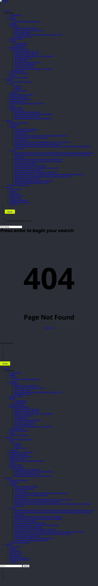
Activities (8, 478)
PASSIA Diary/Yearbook (19, 431)
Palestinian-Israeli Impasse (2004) (27, 536)
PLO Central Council (22, 390)
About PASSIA (15, 547)
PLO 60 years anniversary (24, 424)
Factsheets (13, 450)
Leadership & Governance (24, 489)
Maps (12, 441)
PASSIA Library (16, 465)
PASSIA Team (15, 555)
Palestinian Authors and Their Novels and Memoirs (33, 472)
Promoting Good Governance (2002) (28, 527)
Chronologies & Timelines (19, 407)
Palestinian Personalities (19, 454)
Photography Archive (18, 459)
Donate (9, 212)
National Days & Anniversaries (21, 452)
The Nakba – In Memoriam (24, 422)
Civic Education (20, 491)
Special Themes (20, 448)
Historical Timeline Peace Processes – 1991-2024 (33, 426)
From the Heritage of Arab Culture (27, 469)
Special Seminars (20, 497)
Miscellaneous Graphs (22, 394)
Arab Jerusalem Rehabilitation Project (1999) (31, 540)
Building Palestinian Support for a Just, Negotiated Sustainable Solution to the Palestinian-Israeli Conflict (53, 510)
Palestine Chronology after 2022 (26, 411)
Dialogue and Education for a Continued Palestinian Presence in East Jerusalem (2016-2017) (49, 532)
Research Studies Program (19, 542)
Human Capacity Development (26, 487)
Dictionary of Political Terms (20, 457)
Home (7, 368)
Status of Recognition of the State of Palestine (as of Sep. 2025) (38, 392)
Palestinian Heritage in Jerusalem (26, 379)
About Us (8, 545)
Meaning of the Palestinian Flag (26, 386)
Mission (13, 549)
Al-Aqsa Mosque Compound (21, 439)
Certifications (15, 551)
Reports (12, 399)
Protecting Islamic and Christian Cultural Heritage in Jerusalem (38, 519)
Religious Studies (16, 396)
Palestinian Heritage (17, 405)
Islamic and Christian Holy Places (27, 474)
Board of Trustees (16, 553)
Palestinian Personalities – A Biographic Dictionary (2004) (36, 525)
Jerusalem (13, 377)
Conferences (14, 482)
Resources (9, 437)
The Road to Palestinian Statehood (27, 420)
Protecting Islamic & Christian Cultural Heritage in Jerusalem (37, 502)
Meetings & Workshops (18, 480)
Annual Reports (20, 403)
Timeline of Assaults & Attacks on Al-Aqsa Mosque (33, 414)
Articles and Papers (17, 429)
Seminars (13, 484)
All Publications (16, 373)
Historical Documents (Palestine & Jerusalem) (27, 461)
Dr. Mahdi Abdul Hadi (18, 557)
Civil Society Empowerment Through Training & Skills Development (40, 493)
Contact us (14, 562)
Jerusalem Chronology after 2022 (26, 409)
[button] (0, 583)
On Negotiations (20, 418)
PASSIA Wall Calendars (19, 435)
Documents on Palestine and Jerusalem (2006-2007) (34, 538)
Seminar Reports (20, 401)
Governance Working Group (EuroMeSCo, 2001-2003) (35, 530)
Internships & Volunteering (20, 560)
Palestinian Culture (17, 467)
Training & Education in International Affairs (31, 495)
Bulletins (13, 381)
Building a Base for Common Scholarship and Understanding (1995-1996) (42, 534)
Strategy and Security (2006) (25, 521)
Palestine (17, 446)
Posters (12, 433)
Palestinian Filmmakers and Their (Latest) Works (32, 476)
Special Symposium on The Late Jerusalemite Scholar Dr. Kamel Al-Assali (42, 499)
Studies (12, 375)
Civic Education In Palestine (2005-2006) (30, 523)
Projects (13, 508)
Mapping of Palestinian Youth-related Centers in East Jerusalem (38, 517)
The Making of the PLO (23, 416)
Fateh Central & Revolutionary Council (29, 388)
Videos (12, 463)
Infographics (14, 384)
